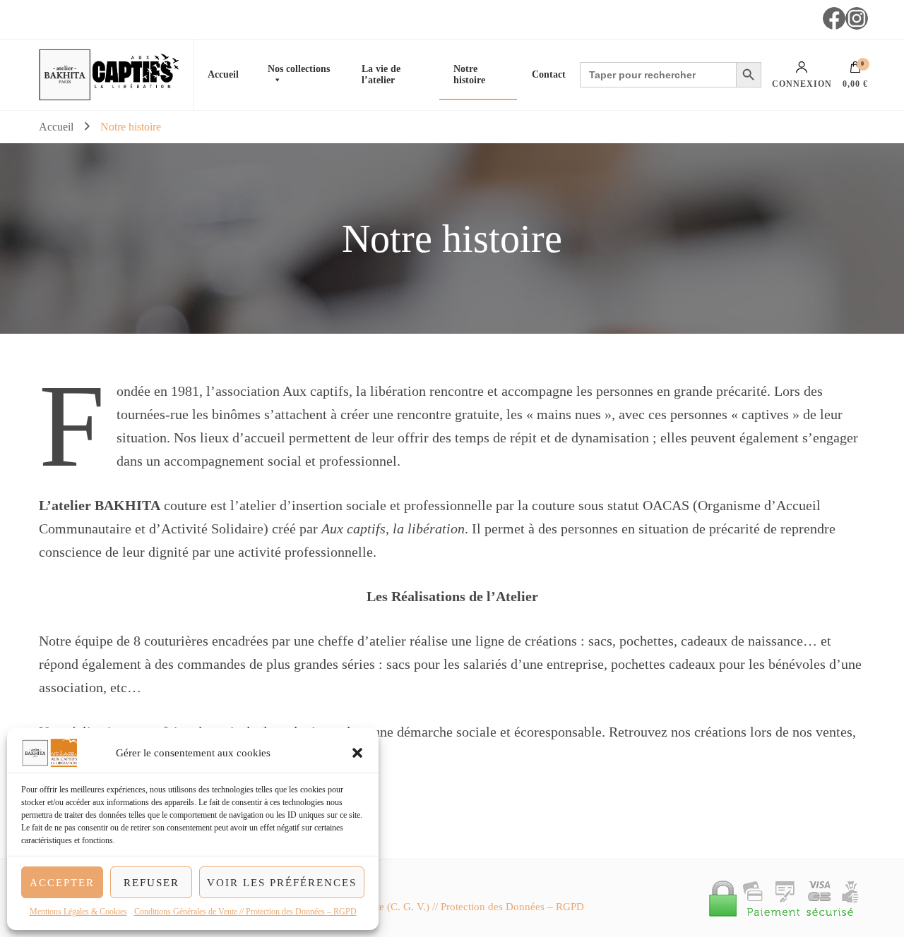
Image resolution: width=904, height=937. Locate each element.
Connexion (802, 83)
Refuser (151, 882)
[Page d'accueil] (64, 75)
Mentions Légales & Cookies (78, 912)
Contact (549, 74)
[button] (357, 753)
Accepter (62, 882)
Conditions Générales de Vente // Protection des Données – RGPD (245, 912)
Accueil (223, 74)
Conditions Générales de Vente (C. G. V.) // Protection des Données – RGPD (416, 906)
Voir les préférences (282, 882)
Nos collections (299, 69)
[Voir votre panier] (855, 70)
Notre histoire (469, 74)
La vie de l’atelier (381, 74)
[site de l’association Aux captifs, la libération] (136, 75)
